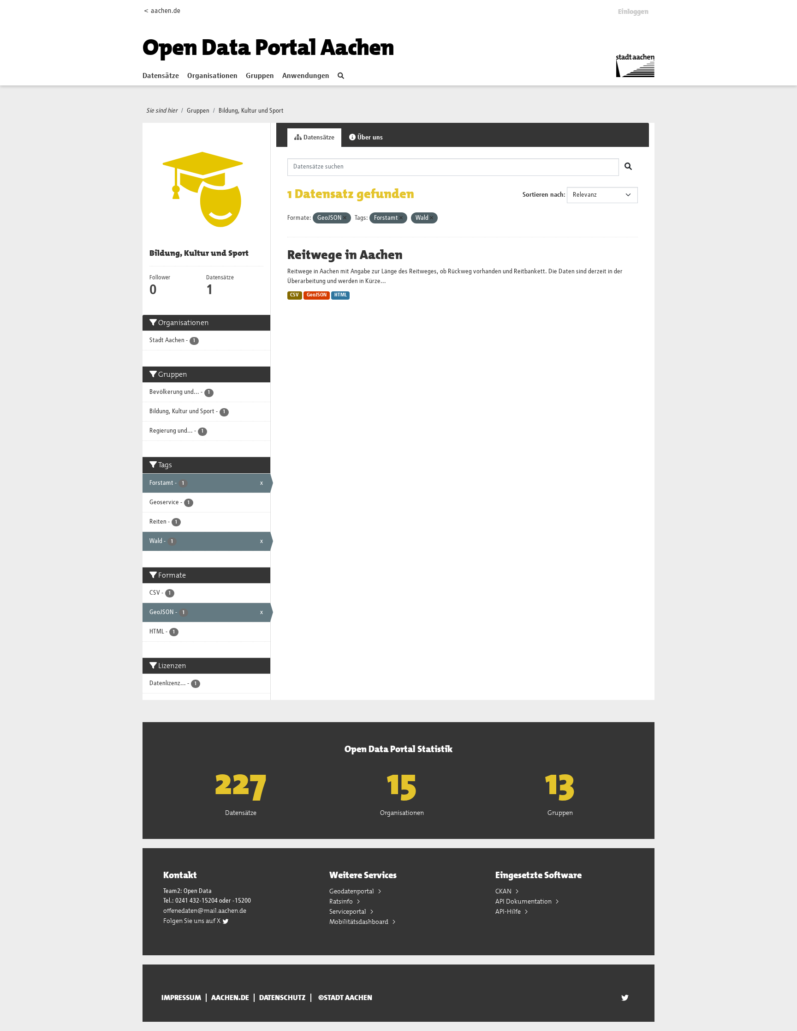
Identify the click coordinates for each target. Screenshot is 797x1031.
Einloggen (633, 11)
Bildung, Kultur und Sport (251, 111)
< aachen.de (162, 10)
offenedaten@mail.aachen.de (204, 910)
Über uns (369, 137)
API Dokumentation (524, 901)
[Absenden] (628, 167)
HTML (340, 295)
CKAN (504, 891)
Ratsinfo (341, 901)
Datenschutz (282, 998)
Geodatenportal (352, 891)
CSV (294, 295)
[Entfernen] (344, 218)
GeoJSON (317, 295)
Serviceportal (348, 911)
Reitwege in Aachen (345, 255)
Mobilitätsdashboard (359, 921)
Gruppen (260, 76)
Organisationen (212, 76)
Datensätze (161, 76)
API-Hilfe (508, 911)
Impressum (181, 998)
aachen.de (230, 998)
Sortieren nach (543, 195)
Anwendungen (305, 76)
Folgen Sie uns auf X (192, 920)
